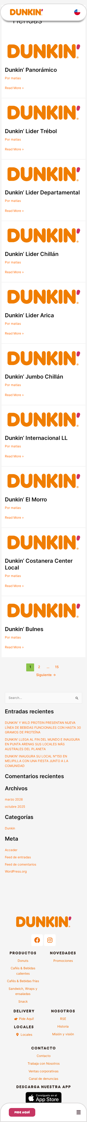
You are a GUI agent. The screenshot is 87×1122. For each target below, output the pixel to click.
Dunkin (10, 828)
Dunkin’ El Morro (26, 499)
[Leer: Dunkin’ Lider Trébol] (43, 112)
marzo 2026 (14, 799)
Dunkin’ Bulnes (24, 629)
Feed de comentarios (20, 864)
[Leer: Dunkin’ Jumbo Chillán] (43, 358)
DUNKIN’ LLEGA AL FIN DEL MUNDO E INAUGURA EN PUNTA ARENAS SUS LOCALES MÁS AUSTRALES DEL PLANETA (42, 744)
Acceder (11, 850)
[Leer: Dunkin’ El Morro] (43, 481)
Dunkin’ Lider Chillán (31, 254)
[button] (63, 1112)
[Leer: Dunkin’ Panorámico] (43, 51)
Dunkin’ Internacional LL (36, 438)
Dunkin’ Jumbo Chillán (34, 376)
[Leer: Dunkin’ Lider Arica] (43, 297)
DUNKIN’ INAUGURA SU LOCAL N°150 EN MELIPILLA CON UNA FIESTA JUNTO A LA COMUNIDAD (36, 761)
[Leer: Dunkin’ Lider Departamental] (43, 174)
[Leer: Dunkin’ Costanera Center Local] (43, 542)
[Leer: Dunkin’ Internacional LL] (43, 419)
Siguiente (46, 675)
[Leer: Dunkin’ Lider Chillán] (43, 235)
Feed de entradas (18, 857)
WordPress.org (16, 871)
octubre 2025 (15, 806)
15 (57, 667)
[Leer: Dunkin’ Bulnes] (43, 610)
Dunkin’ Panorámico (31, 69)
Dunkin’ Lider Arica (29, 315)
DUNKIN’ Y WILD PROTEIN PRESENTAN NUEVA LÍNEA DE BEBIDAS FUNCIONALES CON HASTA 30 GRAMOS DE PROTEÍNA (43, 727)
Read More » (14, 87)
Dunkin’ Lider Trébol (31, 131)
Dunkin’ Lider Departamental (42, 192)
